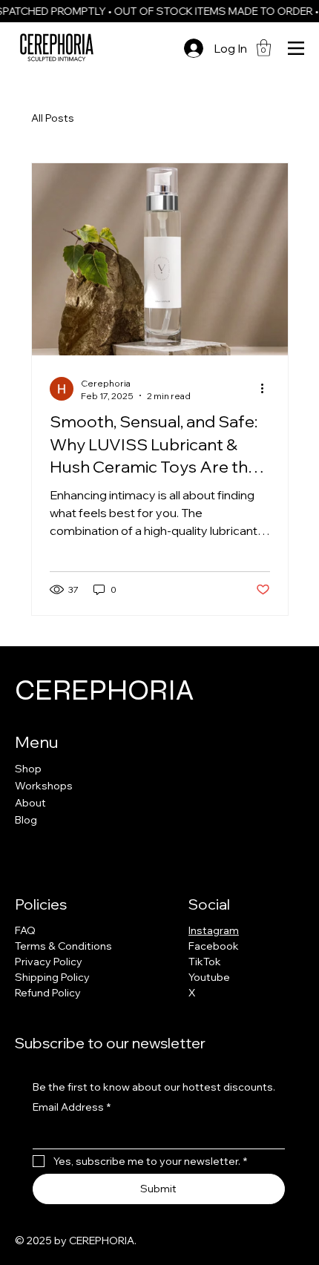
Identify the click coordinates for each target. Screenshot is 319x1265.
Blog (26, 820)
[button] (264, 47)
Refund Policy (48, 992)
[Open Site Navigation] (296, 48)
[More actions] (268, 389)
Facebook (213, 946)
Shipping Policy (52, 977)
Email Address (72, 1107)
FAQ (25, 930)
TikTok (204, 961)
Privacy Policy (48, 961)
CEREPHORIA (104, 690)
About (30, 802)
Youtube (209, 977)
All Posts (52, 118)
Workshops (44, 785)
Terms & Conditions (63, 946)
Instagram (213, 930)
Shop (28, 768)
